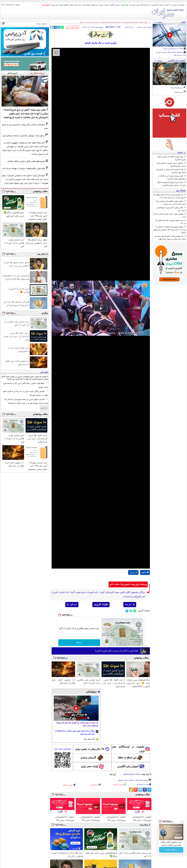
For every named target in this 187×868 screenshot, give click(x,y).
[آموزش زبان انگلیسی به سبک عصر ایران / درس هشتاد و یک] (169, 74)
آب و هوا (147, 5)
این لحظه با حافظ (127, 758)
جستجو (161, 5)
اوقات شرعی (139, 5)
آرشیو (167, 5)
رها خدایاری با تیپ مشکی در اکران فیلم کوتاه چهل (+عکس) (170, 171)
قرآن (71, 5)
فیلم (60, 5)
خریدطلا (79, 642)
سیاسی (118, 5)
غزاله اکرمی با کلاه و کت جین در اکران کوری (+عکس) (171, 158)
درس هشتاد (179, 92)
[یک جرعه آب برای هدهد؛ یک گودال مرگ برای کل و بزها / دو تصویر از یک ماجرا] (76, 708)
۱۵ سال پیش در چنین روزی (89, 749)
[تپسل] (59, 615)
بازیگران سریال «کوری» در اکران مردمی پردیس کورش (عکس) (171, 164)
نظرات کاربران (101, 605)
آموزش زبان (46, 5)
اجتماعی (139, 27)
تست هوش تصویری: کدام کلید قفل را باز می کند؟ (170, 222)
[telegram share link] (58, 27)
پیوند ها (132, 5)
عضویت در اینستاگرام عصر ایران (128, 749)
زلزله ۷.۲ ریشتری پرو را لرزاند (173, 48)
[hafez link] (101, 34)
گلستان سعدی (88, 758)
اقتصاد (112, 5)
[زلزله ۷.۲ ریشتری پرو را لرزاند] (169, 35)
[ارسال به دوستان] (109, 27)
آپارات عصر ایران (89, 766)
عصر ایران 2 (54, 5)
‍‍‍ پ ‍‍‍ (116, 27)
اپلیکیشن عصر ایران (62, 749)
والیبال (137, 780)
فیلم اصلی (145, 580)
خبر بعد (128, 604)
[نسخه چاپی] (107, 27)
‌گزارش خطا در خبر (72, 27)
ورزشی (101, 5)
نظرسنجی (155, 5)
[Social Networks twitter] (130, 610)
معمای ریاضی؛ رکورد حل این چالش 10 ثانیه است (169, 215)
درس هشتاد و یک (177, 88)
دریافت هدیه (171, 849)
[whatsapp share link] (62, 27)
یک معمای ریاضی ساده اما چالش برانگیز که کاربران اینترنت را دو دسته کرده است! (169, 196)
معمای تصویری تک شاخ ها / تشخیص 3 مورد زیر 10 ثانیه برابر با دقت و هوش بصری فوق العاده (169, 230)
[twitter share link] (51, 27)
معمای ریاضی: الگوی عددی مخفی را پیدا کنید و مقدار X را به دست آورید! (170, 202)
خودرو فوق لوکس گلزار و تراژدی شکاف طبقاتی (26, 161)
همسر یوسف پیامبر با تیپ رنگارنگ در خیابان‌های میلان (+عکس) (171, 177)
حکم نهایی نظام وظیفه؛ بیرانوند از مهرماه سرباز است (23, 168)
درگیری (131, 780)
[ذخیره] (111, 27)
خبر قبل (73, 604)
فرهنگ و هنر (86, 5)
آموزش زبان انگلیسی (128, 766)
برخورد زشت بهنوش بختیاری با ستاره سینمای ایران (23, 135)
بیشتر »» (158, 22)
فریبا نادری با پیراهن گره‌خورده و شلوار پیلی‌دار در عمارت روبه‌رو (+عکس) (171, 184)
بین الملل (94, 5)
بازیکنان (120, 780)
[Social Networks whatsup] (134, 610)
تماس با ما (173, 5)
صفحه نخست (147, 27)
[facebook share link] (55, 27)
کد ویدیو (133, 572)
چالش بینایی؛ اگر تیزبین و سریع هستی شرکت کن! (171, 209)
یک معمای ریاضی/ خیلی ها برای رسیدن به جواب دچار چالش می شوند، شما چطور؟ (170, 237)
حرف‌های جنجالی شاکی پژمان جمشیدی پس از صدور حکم (171, 54)
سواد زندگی (125, 5)
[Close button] (182, 821)
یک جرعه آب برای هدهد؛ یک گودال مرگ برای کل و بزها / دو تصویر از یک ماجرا (77, 724)
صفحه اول (182, 5)
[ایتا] (131, 790)
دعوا (126, 780)
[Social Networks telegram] (127, 610)
